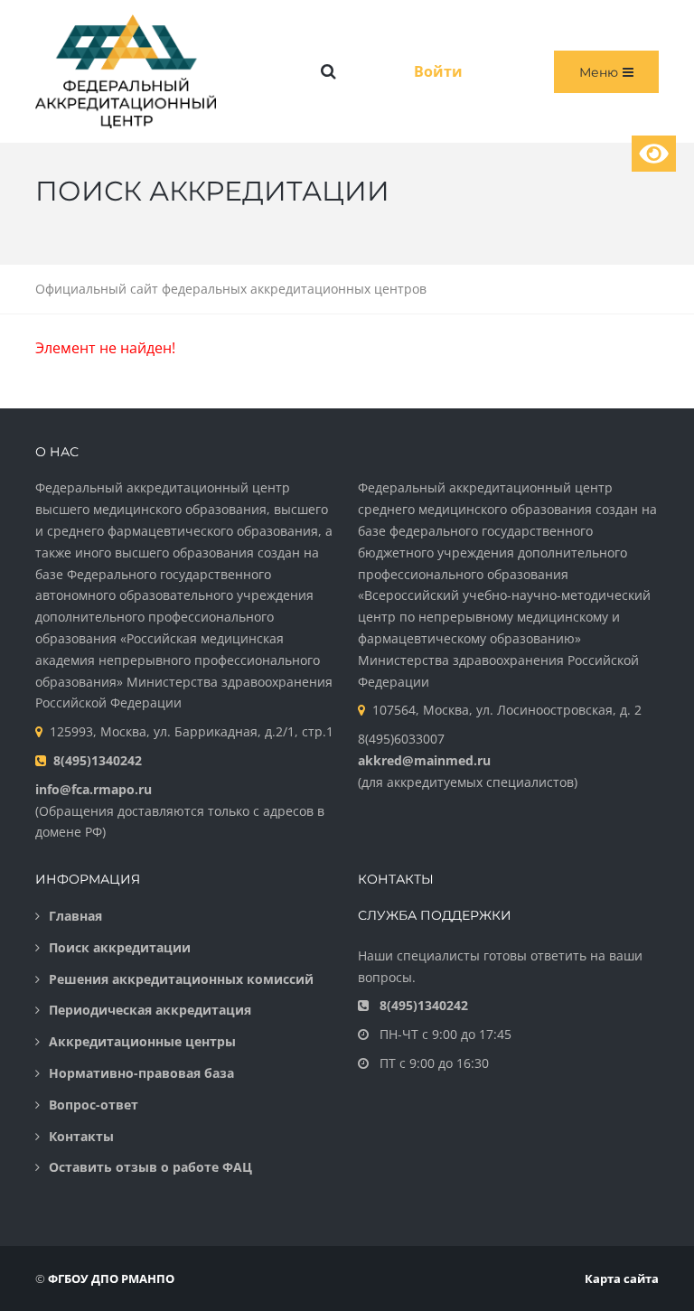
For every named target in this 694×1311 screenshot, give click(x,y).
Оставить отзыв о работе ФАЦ (150, 1166)
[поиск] (328, 71)
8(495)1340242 (97, 760)
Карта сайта (622, 1278)
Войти (438, 71)
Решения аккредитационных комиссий (181, 979)
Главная (75, 915)
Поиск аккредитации (120, 947)
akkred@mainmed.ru (424, 760)
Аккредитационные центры (142, 1041)
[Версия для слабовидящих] (654, 154)
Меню (598, 72)
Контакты (81, 1136)
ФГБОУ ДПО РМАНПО (111, 1278)
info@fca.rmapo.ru (93, 789)
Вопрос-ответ (93, 1104)
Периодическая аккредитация (150, 1009)
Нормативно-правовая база (141, 1073)
